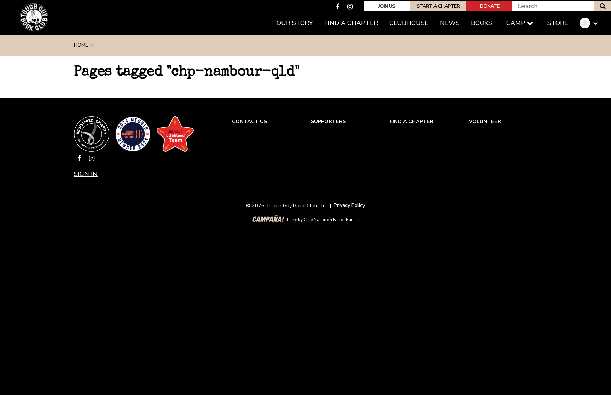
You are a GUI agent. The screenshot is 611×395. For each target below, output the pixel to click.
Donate (489, 6)
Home (81, 45)
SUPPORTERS (328, 121)
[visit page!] (338, 6)
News (450, 23)
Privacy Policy (349, 205)
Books (481, 23)
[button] (591, 23)
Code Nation (315, 219)
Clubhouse (409, 23)
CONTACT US (249, 121)
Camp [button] (516, 23)
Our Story (295, 23)
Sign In (86, 174)
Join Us (386, 6)
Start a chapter (438, 6)
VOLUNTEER (485, 121)
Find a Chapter (351, 23)
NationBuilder (346, 219)
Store (557, 23)
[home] (34, 17)
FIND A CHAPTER (411, 121)
